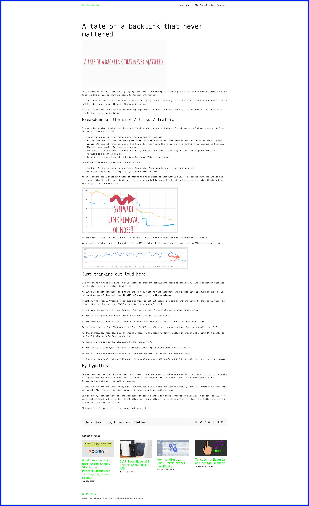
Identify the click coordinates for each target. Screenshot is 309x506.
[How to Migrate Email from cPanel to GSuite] (173, 441)
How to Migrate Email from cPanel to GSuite (171, 463)
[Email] (222, 422)
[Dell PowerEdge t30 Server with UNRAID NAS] (136, 441)
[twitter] (92, 494)
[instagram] (87, 494)
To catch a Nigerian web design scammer (210, 461)
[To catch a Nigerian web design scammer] (211, 441)
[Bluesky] (201, 422)
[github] (83, 494)
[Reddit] (205, 422)
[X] (196, 422)
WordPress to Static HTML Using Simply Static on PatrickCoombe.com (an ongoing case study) (97, 469)
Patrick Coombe (90, 5)
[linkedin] (96, 494)
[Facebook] (192, 422)
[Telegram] (218, 422)
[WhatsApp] (214, 422)
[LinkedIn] (209, 422)
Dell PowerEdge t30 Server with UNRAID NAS (134, 465)
